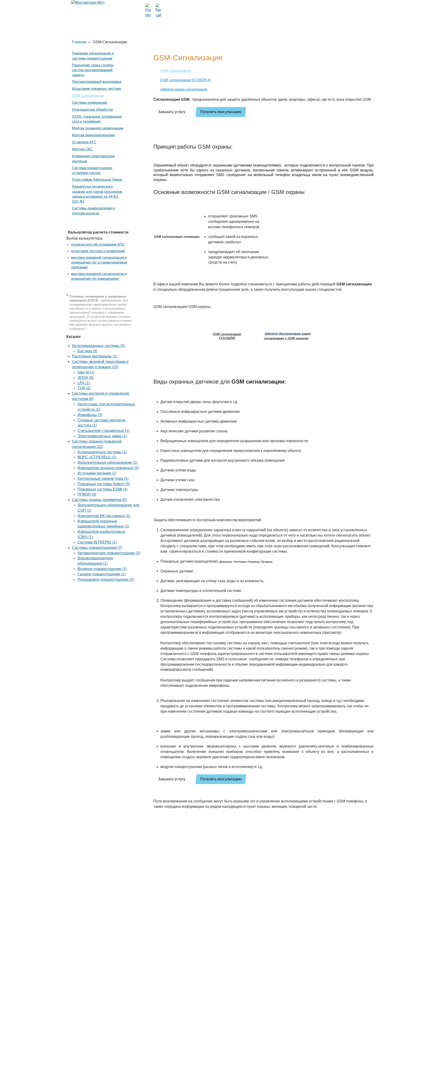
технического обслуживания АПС (98, 244)
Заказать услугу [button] (171, 112)
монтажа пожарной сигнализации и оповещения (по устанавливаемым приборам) (99, 262)
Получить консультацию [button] (220, 112)
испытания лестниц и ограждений (98, 251)
